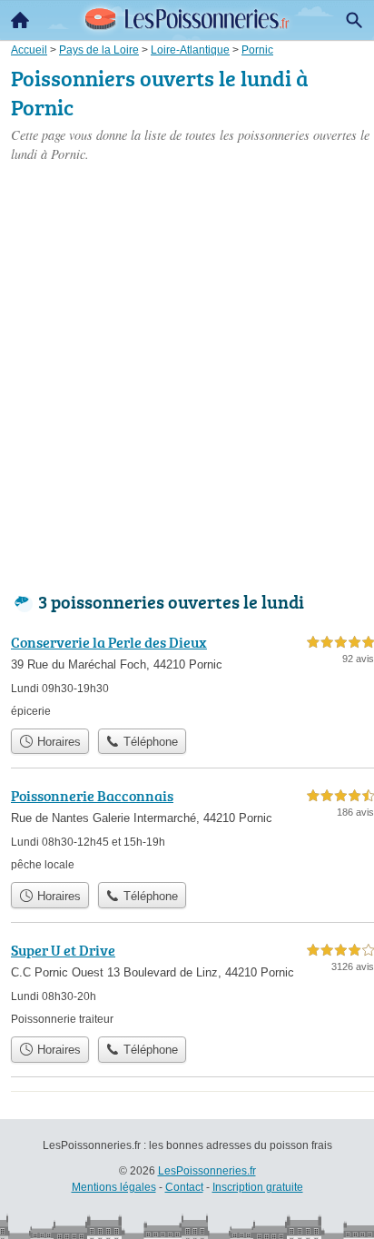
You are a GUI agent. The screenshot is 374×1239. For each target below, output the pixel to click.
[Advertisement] (187, 373)
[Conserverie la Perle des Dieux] (192, 675)
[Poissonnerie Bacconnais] (192, 829)
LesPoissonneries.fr (207, 1171)
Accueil (20, 20)
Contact (184, 1187)
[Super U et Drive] (192, 983)
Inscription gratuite (257, 1187)
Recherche (354, 20)
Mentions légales (114, 1187)
